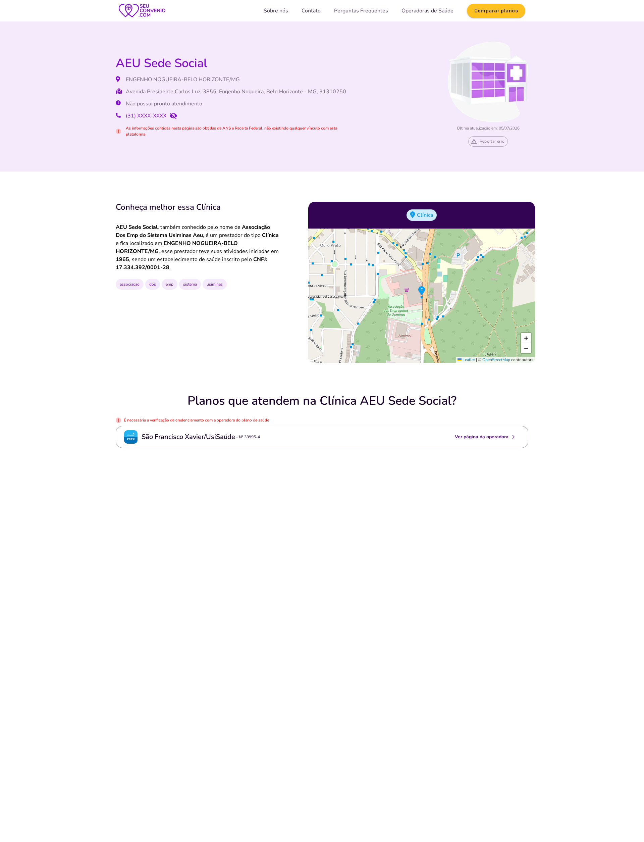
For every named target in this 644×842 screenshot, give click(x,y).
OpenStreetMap (496, 359)
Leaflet (468, 359)
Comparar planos (496, 11)
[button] (421, 291)
